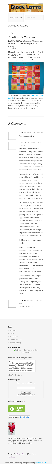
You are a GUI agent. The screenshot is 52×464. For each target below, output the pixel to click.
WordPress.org (15, 343)
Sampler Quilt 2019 (18, 63)
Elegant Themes (22, 454)
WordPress (11, 457)
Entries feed (14, 336)
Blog (12, 33)
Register (13, 330)
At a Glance (15, 41)
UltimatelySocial (41, 463)
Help (12, 78)
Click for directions (15, 375)
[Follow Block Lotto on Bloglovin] (19, 419)
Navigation (14, 18)
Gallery (13, 48)
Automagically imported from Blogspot (29, 41)
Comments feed (15, 340)
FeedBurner (31, 395)
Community (15, 71)
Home (13, 26)
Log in (12, 333)
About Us (14, 56)
